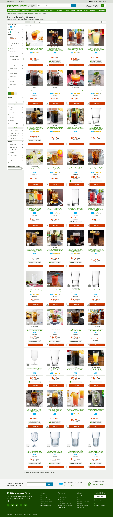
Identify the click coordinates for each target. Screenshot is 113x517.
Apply (15, 104)
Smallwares (34, 10)
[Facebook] (16, 505)
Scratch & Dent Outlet (63, 497)
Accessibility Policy (77, 514)
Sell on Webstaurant (82, 505)
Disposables (59, 10)
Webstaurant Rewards (45, 497)
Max (17, 100)
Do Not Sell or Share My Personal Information (94, 514)
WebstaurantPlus (44, 495)
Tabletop (52, 10)
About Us (79, 495)
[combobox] (54, 5)
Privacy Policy (58, 514)
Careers (79, 499)
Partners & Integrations (45, 505)
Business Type (101, 10)
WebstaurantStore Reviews (65, 505)
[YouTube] (12, 505)
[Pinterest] (25, 505)
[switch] (103, 22)
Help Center (11, 1)
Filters (9, 22)
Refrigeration (25, 10)
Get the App (21, 1)
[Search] (21, 168)
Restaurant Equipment (14, 10)
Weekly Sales (61, 499)
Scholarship (80, 503)
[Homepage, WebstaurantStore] (21, 6)
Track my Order (100, 500)
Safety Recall (61, 507)
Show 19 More (15, 59)
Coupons (60, 501)
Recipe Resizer (43, 503)
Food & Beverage (43, 10)
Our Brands (80, 497)
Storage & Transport (76, 10)
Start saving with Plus (69, 485)
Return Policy (80, 507)
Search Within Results (14, 166)
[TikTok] (21, 505)
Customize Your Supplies (46, 501)
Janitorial (86, 10)
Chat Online (99, 503)
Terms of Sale (50, 514)
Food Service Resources (64, 503)
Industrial (92, 10)
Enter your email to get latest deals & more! (15, 484)
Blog (59, 495)
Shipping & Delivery (101, 505)
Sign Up (49, 484)
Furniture (67, 10)
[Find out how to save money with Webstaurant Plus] (31, 52)
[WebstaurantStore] (20, 493)
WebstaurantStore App (45, 499)
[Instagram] (8, 505)
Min (8, 100)
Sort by (38, 22)
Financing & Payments (83, 501)
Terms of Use (67, 514)
